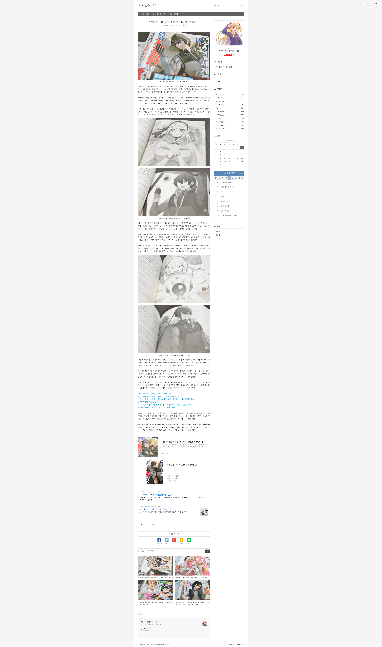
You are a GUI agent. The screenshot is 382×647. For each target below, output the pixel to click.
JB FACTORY (240, 644)
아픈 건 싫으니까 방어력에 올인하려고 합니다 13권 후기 (191, 577)
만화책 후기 (221, 125)
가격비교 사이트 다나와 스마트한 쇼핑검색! (155, 509)
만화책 (148, 14)
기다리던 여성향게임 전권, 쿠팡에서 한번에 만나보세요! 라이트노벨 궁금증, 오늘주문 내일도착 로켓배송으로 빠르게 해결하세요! (174, 498)
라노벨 (142, 14)
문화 (217, 108)
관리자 (218, 231)
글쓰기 (218, 235)
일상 (217, 94)
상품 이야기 (220, 105)
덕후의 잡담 (220, 118)
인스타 (159, 14)
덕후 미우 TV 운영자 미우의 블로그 (151, 625)
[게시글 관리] (146, 524)
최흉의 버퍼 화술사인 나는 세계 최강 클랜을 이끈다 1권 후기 (155, 577)
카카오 (170, 14)
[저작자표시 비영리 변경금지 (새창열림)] (160, 524)
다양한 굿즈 (221, 122)
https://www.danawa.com (148, 506)
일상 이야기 (220, 98)
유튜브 (153, 14)
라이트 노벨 (220, 115)
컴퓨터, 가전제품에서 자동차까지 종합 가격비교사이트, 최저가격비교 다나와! (164, 512)
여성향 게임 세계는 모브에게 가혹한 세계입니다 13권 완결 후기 (174, 22)
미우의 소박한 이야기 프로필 (224, 67)
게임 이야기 (220, 101)
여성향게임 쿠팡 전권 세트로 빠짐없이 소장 (155, 495)
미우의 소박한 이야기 (148, 5)
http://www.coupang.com (148, 492)
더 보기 (208, 551)
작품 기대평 (220, 129)
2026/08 (229, 140)
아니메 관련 (221, 111)
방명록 (176, 14)
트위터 (164, 14)
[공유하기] (144, 524)
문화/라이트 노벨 (169, 25)
